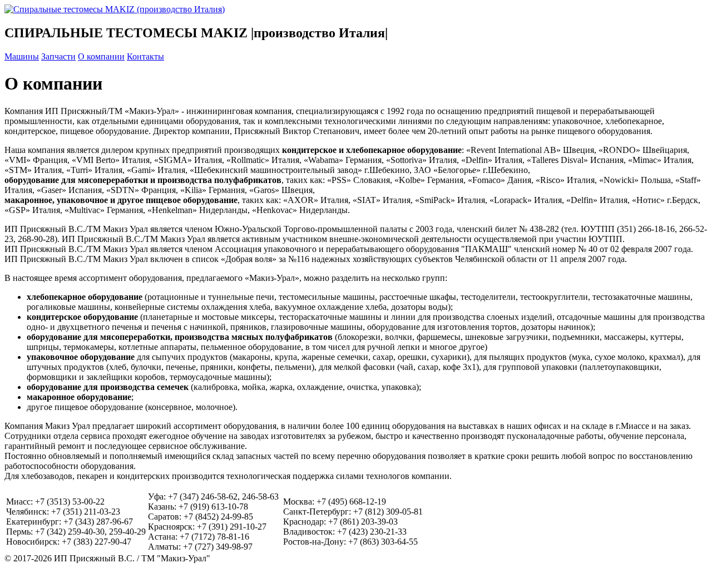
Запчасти (58, 56)
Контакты (145, 56)
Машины (21, 56)
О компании (101, 56)
